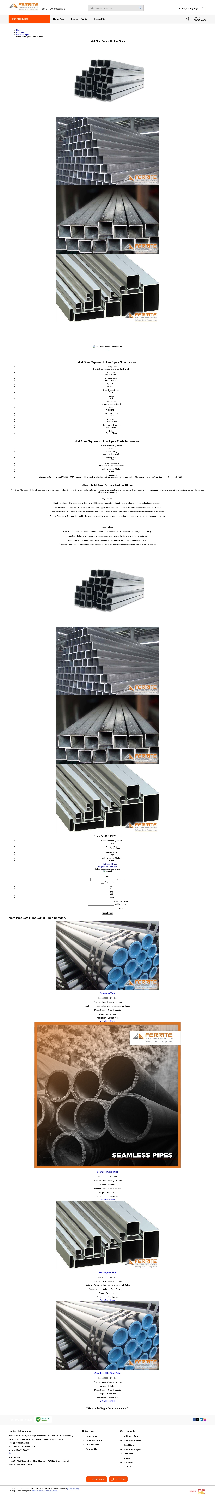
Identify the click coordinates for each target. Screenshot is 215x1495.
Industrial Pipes (22, 35)
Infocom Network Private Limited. (45, 1491)
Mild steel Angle (132, 1436)
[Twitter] (197, 1420)
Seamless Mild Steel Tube (107, 1373)
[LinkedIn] (201, 1420)
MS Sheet (128, 1462)
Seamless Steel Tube (107, 1172)
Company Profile (79, 19)
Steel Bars (129, 1445)
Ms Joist (128, 1458)
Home (18, 30)
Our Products (20, 19)
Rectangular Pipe (107, 1272)
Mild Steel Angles (132, 1449)
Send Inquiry (99, 1479)
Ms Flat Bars (130, 1467)
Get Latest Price (109, 864)
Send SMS (120, 1479)
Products (20, 32)
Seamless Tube (107, 993)
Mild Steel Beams (132, 1440)
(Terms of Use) (73, 1489)
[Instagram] (204, 1420)
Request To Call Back (107, 867)
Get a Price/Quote (107, 1021)
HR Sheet (128, 1454)
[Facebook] (194, 1420)
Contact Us (99, 19)
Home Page (58, 19)
